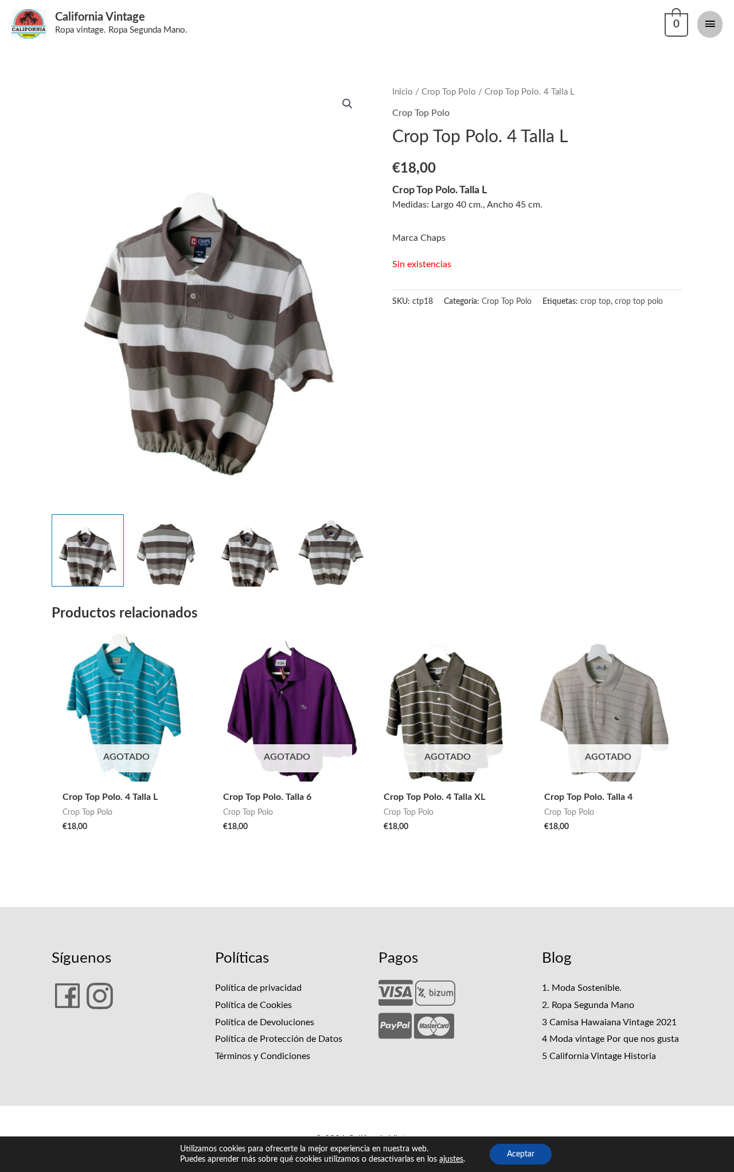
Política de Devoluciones (264, 1022)
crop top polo (639, 301)
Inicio (402, 92)
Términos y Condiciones (262, 1056)
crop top (595, 301)
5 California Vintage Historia (599, 1056)
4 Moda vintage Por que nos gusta (610, 1039)
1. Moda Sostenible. (582, 988)
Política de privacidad (258, 988)
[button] (347, 103)
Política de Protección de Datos (278, 1039)
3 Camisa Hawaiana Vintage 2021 (609, 1022)
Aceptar (520, 1154)
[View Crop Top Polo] (88, 550)
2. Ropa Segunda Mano (588, 1005)
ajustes (451, 1159)
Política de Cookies (253, 1005)
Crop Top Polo (448, 92)
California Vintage (100, 17)
